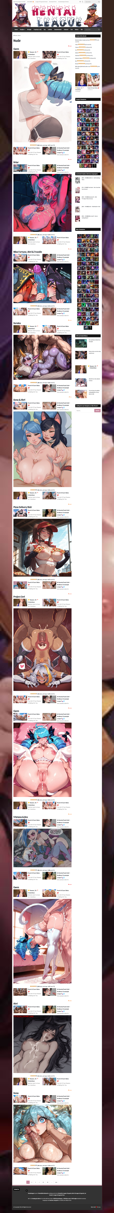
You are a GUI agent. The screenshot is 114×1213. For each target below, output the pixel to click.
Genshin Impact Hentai (63, 1)
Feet (72, 29)
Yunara (77, 47)
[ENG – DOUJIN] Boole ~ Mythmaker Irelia (91, 206)
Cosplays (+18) (37, 29)
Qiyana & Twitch (78, 58)
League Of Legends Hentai (41, 1)
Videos (76, 29)
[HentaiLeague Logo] (57, 15)
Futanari (66, 29)
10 (43, 1182)
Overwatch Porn (52, 1)
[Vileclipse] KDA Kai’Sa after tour (82, 66)
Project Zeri (19, 596)
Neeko (76, 63)
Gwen (16, 48)
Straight (29, 29)
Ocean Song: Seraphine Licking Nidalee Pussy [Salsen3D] (94, 392)
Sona (16, 1092)
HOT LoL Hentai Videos (81, 336)
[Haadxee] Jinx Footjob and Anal (82, 40)
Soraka (17, 322)
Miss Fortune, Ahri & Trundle (27, 251)
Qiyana (76, 52)
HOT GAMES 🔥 (30, 1)
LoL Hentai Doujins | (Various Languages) (86, 173)
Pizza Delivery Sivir (22, 506)
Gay (45, 29)
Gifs (82, 29)
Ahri (15, 1003)
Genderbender (58, 29)
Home (16, 29)
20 (47, 1182)
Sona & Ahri (19, 399)
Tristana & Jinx (20, 816)
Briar (16, 162)
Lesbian (50, 29)
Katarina (77, 55)
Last (56, 1182)
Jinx (76, 61)
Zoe (76, 50)
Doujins (22, 29)
